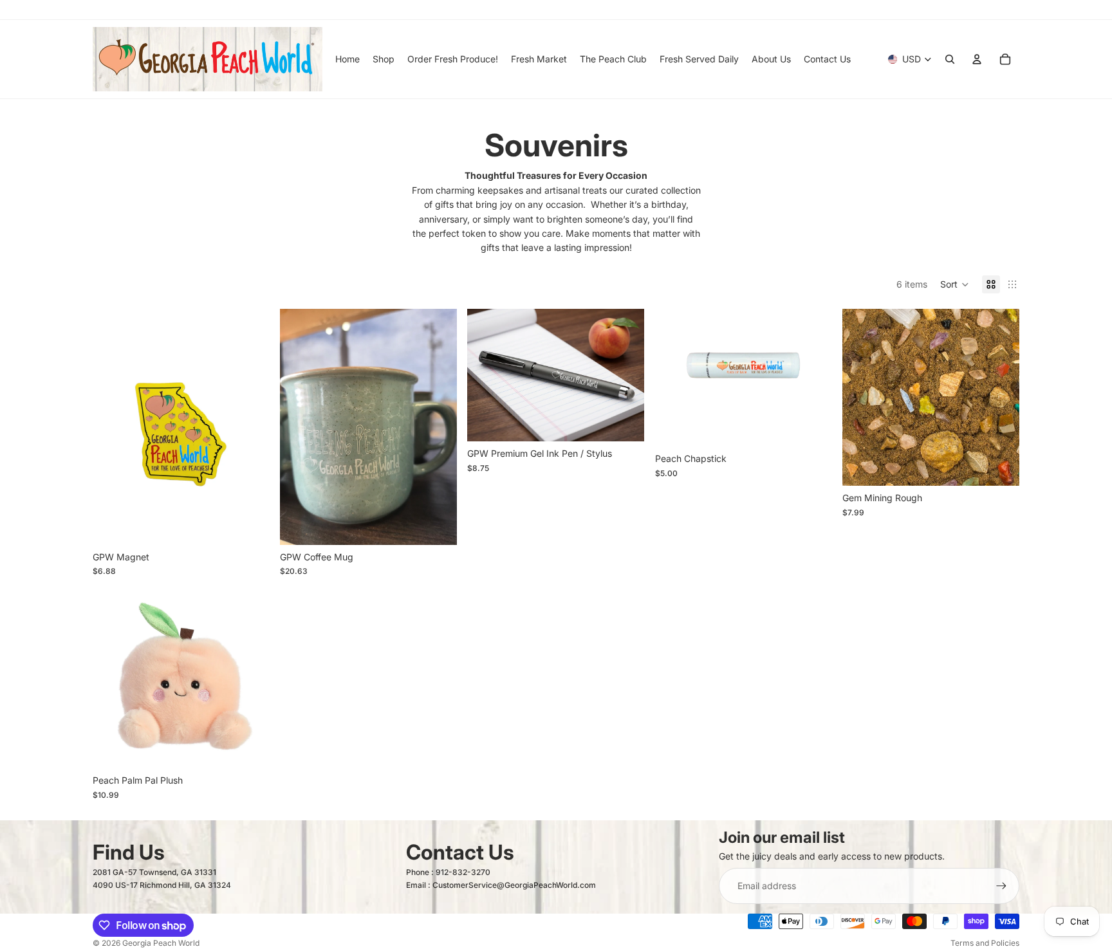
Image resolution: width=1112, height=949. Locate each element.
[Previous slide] (861, 397)
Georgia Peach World (160, 943)
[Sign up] (1001, 886)
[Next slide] (1000, 397)
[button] (954, 284)
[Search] (950, 59)
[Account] (977, 59)
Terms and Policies (984, 943)
